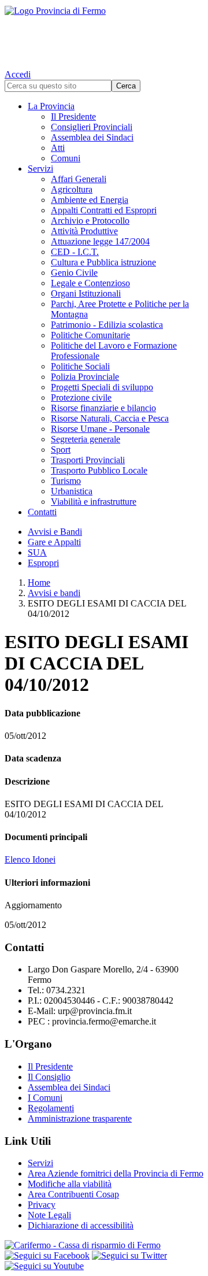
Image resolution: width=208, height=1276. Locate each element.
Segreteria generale (85, 439)
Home (39, 582)
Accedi (18, 74)
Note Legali (49, 1215)
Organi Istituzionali (86, 293)
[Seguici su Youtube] (44, 1266)
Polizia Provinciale (85, 377)
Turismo (66, 481)
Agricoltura (71, 189)
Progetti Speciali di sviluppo (102, 387)
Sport (60, 449)
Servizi (40, 168)
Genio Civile (74, 273)
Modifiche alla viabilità (70, 1184)
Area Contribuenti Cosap (73, 1194)
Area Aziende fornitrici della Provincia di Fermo (115, 1173)
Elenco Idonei (30, 859)
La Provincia (51, 106)
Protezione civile (81, 397)
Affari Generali (78, 179)
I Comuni (45, 1098)
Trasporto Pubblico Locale (99, 470)
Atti (58, 148)
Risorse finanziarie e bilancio (103, 408)
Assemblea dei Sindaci (92, 137)
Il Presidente (73, 116)
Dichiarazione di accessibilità (80, 1225)
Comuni (65, 158)
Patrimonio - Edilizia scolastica (107, 325)
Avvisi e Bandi (55, 532)
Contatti (42, 512)
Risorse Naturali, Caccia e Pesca (110, 418)
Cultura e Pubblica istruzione (103, 262)
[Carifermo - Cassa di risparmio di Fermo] (104, 1245)
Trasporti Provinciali (88, 460)
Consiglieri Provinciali (91, 127)
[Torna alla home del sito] (104, 35)
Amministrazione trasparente (80, 1118)
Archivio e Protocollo (90, 220)
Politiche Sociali (80, 366)
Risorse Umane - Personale (100, 429)
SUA (37, 552)
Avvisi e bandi (54, 593)
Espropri (43, 563)
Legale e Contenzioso (90, 283)
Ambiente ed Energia (89, 200)
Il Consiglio (49, 1077)
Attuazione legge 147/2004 (100, 241)
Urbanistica (71, 491)
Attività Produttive (84, 231)
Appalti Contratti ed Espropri (104, 210)
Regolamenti (51, 1108)
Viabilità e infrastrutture (93, 501)
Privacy (41, 1205)
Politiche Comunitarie (90, 335)
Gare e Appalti (54, 542)
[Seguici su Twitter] (129, 1255)
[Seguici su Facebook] (47, 1255)
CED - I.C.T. (75, 252)
